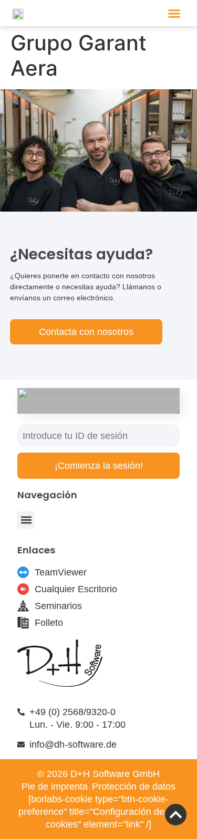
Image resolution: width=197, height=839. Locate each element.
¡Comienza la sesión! (99, 465)
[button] (174, 13)
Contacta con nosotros (86, 332)
